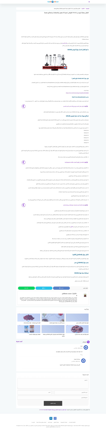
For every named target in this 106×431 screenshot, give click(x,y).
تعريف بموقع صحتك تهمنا (41, 422)
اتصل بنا (33, 422)
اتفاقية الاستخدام (72, 422)
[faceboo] (55, 418)
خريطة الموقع (56, 422)
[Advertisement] (55, 26)
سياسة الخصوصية (64, 422)
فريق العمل (50, 422)
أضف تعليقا (19, 342)
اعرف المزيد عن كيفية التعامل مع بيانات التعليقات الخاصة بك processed (53, 409)
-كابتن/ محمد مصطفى (69, 293)
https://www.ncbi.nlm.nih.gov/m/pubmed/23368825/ (77, 93)
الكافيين (71, 226)
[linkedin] (51, 418)
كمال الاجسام (64, 43)
